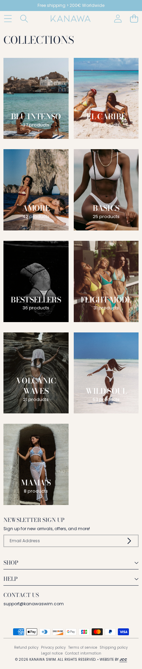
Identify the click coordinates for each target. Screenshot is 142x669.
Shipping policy (114, 647)
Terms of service (82, 647)
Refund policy (26, 647)
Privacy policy (53, 647)
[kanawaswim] (70, 18)
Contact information (83, 653)
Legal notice (52, 653)
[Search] (24, 19)
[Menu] (8, 19)
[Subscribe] (129, 541)
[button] (134, 19)
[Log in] (117, 19)
